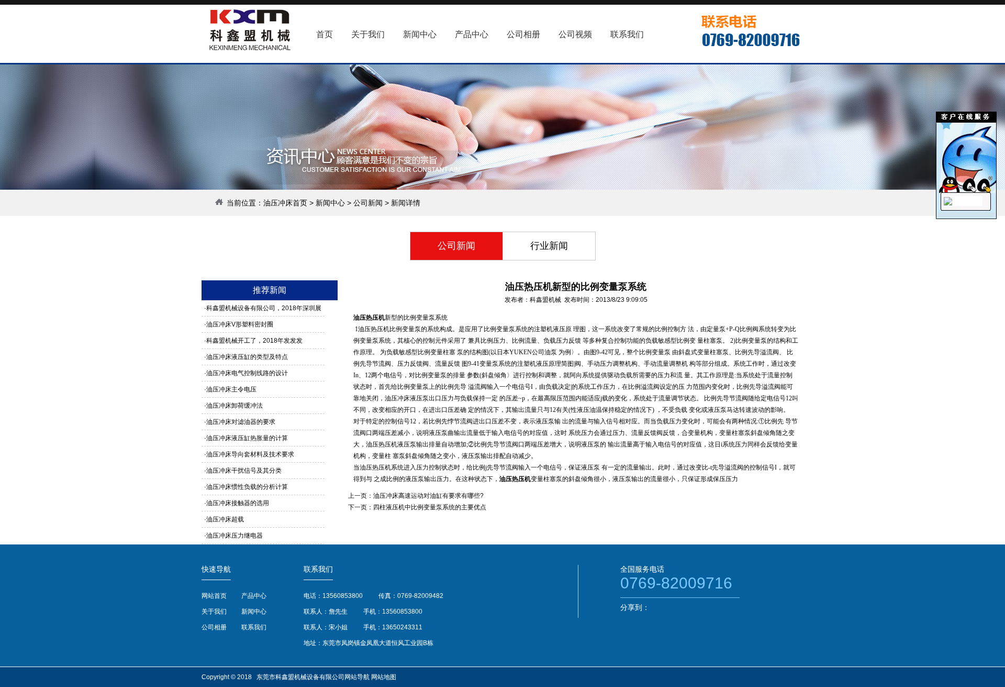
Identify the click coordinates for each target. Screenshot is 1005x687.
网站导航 (357, 677)
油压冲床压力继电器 (234, 535)
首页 (324, 34)
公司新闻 (368, 203)
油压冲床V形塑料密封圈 (239, 324)
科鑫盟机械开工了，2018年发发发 (254, 340)
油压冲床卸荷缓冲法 (234, 405)
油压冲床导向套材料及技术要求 (250, 454)
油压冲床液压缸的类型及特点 (247, 357)
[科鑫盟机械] (948, 203)
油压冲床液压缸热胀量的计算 (247, 438)
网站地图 (383, 677)
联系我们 (253, 627)
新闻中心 (330, 203)
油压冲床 (397, 398)
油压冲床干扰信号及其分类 (244, 470)
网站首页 (214, 595)
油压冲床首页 (285, 203)
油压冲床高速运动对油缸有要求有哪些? (428, 495)
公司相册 (214, 627)
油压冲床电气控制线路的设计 (247, 373)
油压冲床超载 (225, 519)
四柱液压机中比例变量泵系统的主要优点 (429, 507)
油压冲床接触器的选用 (237, 503)
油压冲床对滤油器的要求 (240, 422)
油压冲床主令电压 (231, 389)
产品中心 (253, 595)
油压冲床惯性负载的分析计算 (247, 486)
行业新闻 (549, 246)
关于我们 (214, 611)
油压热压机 (369, 317)
